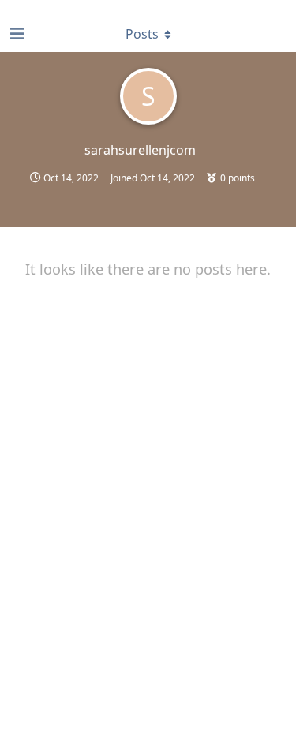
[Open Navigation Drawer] (16, 34)
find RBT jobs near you (53, 7)
